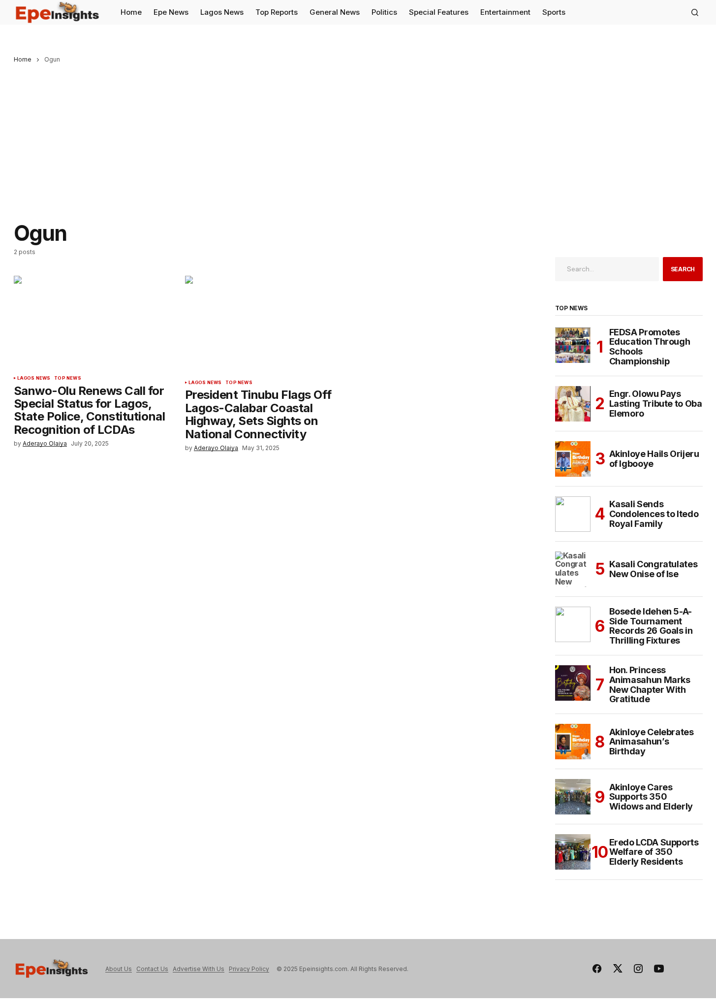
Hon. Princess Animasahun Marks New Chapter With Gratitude (649, 684)
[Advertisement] (358, 137)
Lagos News (34, 378)
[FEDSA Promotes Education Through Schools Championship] (573, 345)
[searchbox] (607, 269)
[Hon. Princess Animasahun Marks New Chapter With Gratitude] (573, 683)
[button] (695, 12)
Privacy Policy (249, 969)
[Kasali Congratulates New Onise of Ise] (573, 569)
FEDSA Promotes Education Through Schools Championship (649, 346)
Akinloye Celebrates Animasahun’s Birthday (651, 742)
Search (683, 269)
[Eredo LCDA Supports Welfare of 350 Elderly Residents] (573, 852)
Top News (67, 378)
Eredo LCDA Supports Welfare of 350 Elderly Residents (654, 852)
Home (22, 59)
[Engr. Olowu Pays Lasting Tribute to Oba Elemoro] (573, 404)
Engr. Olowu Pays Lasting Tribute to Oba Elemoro (655, 404)
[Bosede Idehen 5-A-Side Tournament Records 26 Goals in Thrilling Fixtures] (573, 624)
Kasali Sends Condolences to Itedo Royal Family (654, 514)
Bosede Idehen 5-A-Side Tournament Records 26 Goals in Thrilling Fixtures (651, 626)
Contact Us (152, 969)
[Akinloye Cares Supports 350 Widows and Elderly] (573, 796)
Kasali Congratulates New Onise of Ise (653, 569)
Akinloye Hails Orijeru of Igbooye (654, 459)
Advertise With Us (198, 969)
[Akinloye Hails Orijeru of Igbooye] (573, 459)
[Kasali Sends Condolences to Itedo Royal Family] (573, 514)
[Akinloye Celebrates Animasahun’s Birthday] (573, 741)
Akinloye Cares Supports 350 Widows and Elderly (651, 797)
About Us (118, 969)
